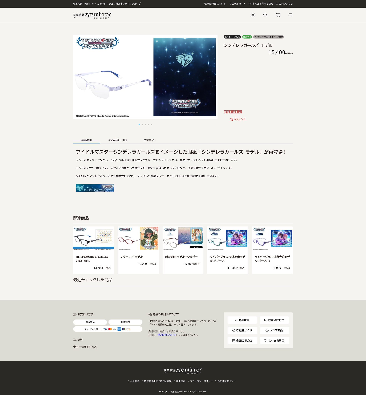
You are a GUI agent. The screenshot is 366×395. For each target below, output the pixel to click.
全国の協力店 (244, 340)
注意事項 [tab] (149, 140)
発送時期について (167, 335)
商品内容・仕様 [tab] (117, 140)
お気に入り (240, 119)
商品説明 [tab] (86, 140)
